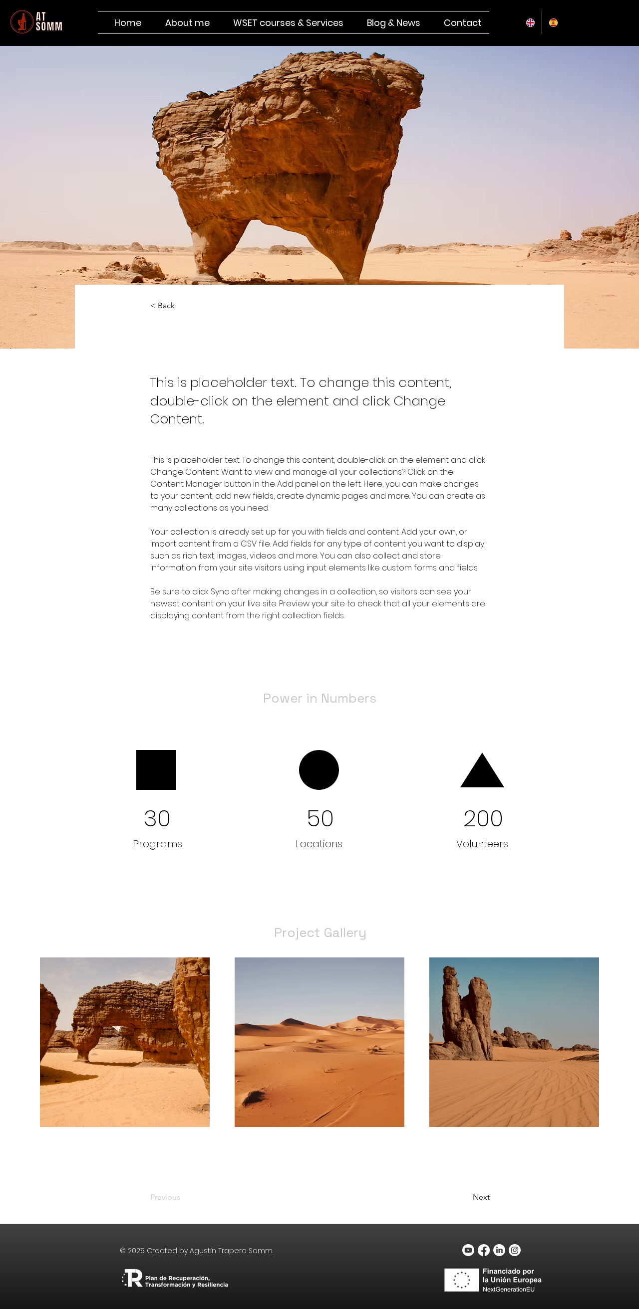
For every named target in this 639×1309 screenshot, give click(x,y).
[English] (530, 22)
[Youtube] (468, 1250)
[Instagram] (515, 1250)
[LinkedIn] (499, 1250)
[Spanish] (553, 22)
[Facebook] (484, 1250)
